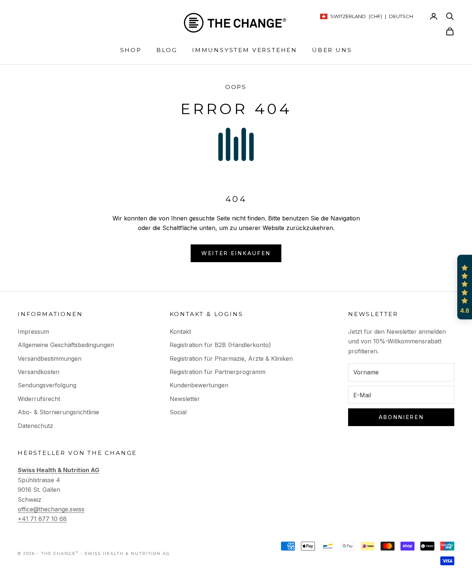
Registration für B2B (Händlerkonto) (220, 345)
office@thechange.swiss (51, 509)
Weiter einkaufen (236, 253)
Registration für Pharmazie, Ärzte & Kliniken (231, 358)
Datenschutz (35, 425)
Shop (131, 50)
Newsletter (185, 398)
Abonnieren (401, 417)
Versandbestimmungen (49, 358)
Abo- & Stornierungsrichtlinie (58, 412)
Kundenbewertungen (199, 385)
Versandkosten (38, 371)
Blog (166, 50)
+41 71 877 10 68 (42, 518)
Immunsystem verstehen (244, 50)
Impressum (33, 331)
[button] (464, 287)
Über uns (332, 50)
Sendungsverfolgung (47, 385)
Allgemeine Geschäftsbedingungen (66, 345)
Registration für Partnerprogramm (218, 371)
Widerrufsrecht (39, 398)
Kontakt (180, 331)
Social (178, 412)
